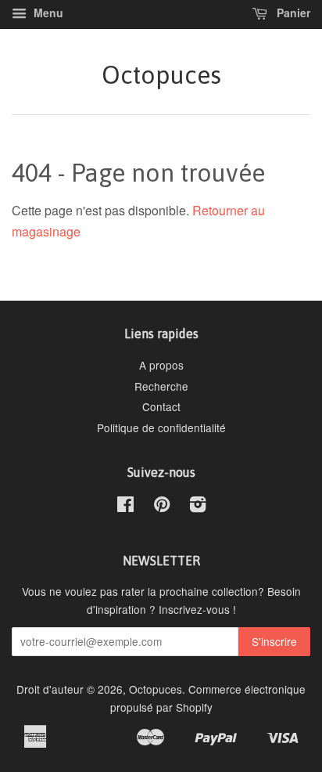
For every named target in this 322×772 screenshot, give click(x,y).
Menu (46, 12)
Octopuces (161, 74)
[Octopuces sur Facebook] (125, 506)
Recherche (161, 386)
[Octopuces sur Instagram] (197, 506)
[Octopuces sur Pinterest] (161, 506)
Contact (161, 406)
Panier (292, 12)
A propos (161, 365)
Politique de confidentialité (161, 427)
